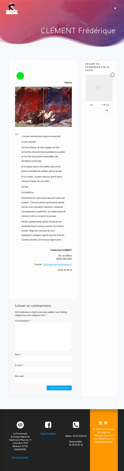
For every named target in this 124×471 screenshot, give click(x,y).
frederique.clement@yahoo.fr (57, 264)
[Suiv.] (106, 110)
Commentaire (22, 320)
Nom (18, 354)
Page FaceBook (48, 433)
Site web (19, 376)
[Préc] (92, 104)
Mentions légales (20, 457)
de (105, 104)
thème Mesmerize (104, 442)
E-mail (19, 365)
